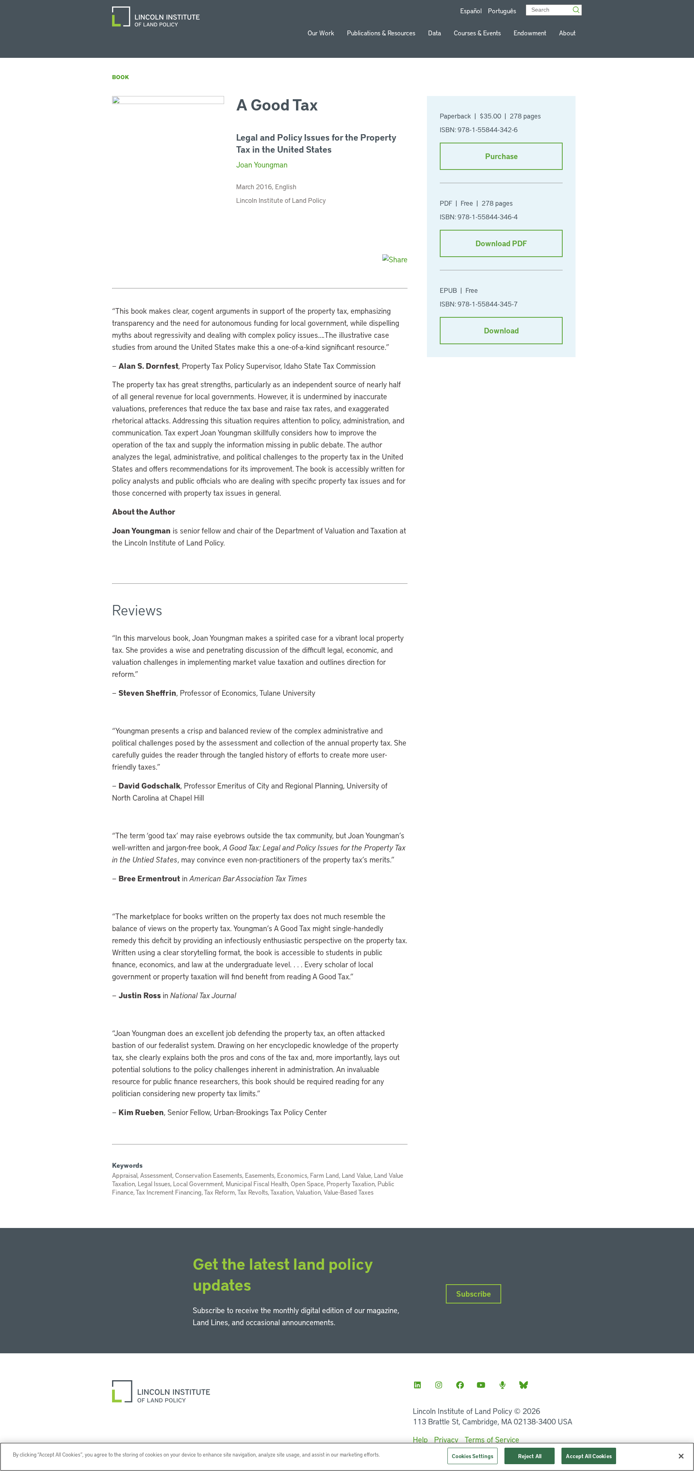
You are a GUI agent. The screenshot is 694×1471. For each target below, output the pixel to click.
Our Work (321, 33)
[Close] (681, 1456)
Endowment (530, 33)
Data (434, 33)
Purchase (501, 156)
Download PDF (501, 243)
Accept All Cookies (588, 1456)
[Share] (395, 259)
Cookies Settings (472, 1456)
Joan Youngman (262, 164)
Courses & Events (477, 33)
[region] (347, 1456)
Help (420, 1439)
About (567, 33)
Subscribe (473, 1294)
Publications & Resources (381, 33)
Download (501, 330)
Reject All (529, 1456)
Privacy (446, 1439)
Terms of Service (492, 1439)
